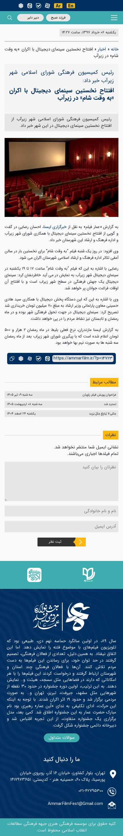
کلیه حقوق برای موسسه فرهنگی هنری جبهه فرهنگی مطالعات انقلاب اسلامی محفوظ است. (61, 827)
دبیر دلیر (33, 17)
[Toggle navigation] (114, 17)
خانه (114, 49)
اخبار (102, 49)
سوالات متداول (62, 737)
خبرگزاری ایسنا (55, 227)
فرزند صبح (58, 17)
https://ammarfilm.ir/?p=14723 (82, 358)
